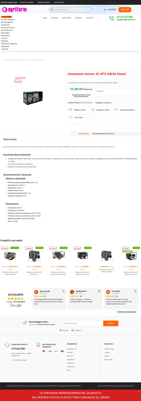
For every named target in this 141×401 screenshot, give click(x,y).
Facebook (65, 330)
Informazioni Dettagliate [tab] (103, 134)
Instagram (77, 330)
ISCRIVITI (110, 323)
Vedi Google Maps (20, 360)
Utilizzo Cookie (107, 354)
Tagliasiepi (5, 46)
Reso (69, 370)
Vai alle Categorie (7, 20)
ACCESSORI (66, 18)
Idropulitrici (5, 25)
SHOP (45, 18)
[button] (48, 114)
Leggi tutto (10, 281)
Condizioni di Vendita (71, 350)
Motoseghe (5, 33)
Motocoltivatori (7, 30)
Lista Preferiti (59, 2)
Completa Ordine (44, 2)
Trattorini (4, 49)
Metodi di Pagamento (71, 365)
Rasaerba (4, 41)
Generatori (12, 60)
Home (6, 60)
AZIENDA (78, 18)
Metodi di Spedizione (71, 357)
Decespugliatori (7, 22)
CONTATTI (90, 18)
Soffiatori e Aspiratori (9, 44)
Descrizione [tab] (84, 134)
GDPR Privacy (109, 349)
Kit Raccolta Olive (8, 28)
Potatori (4, 38)
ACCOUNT (112, 10)
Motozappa (5, 36)
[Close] (139, 392)
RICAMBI (54, 18)
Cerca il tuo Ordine (26, 2)
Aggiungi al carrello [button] (131, 281)
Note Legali (108, 359)
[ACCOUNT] (105, 9)
